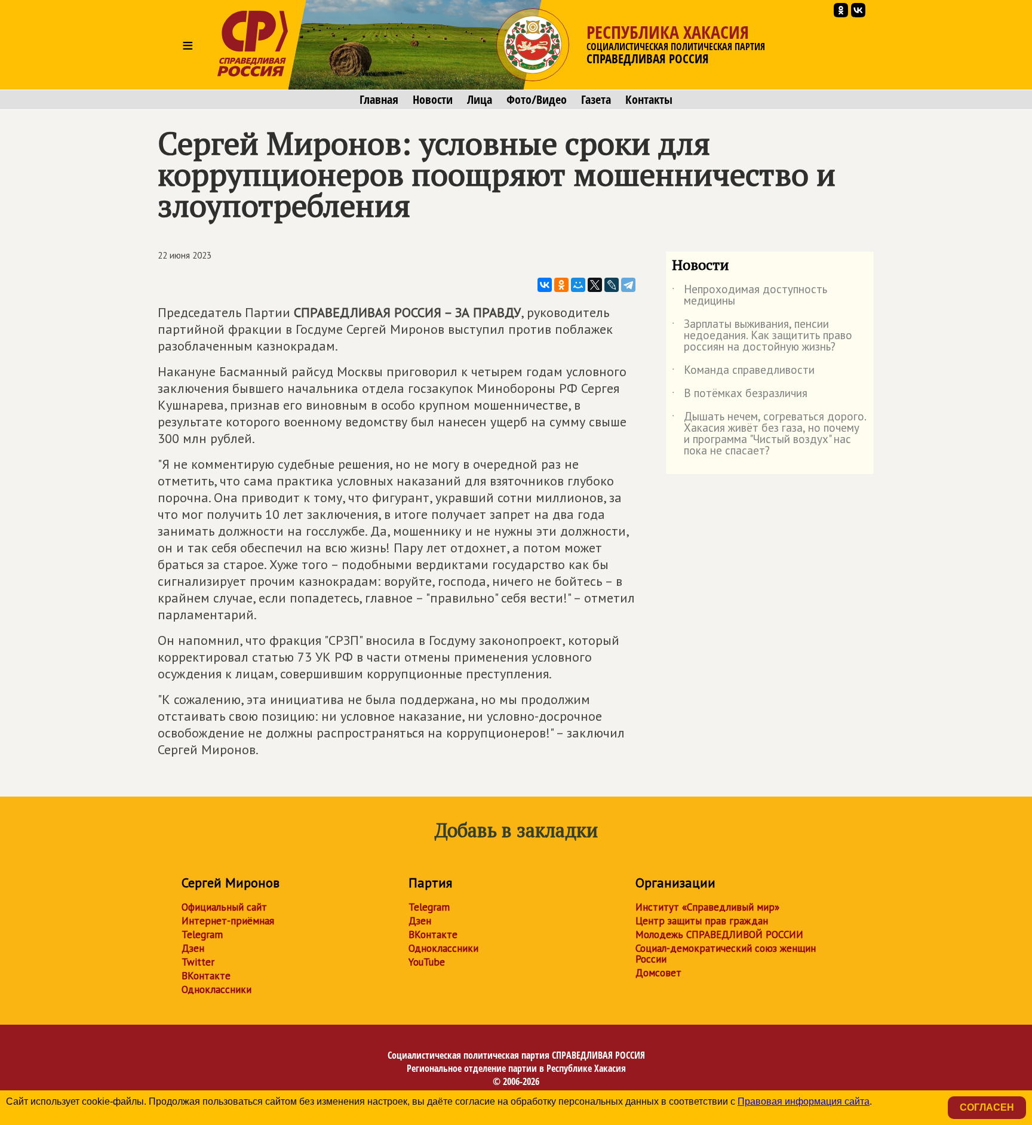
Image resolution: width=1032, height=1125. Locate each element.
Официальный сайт (224, 907)
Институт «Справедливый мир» (707, 907)
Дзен (193, 948)
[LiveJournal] (611, 285)
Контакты (648, 99)
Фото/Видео (536, 99)
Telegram (202, 934)
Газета (596, 99)
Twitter (198, 962)
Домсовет (658, 972)
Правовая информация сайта (804, 1101)
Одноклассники (216, 989)
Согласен (987, 1107)
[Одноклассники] (561, 285)
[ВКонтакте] (545, 285)
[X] (595, 285)
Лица (479, 99)
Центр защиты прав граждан (701, 920)
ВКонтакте (206, 975)
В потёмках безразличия (739, 395)
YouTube (426, 962)
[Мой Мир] (578, 285)
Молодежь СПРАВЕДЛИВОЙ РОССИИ (719, 934)
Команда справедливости (743, 372)
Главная (379, 99)
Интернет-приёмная (228, 920)
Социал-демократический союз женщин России (725, 953)
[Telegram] (628, 285)
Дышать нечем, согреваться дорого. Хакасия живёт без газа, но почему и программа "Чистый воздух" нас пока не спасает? (769, 434)
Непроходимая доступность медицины (749, 296)
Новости (433, 99)
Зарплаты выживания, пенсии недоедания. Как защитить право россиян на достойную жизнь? (762, 336)
